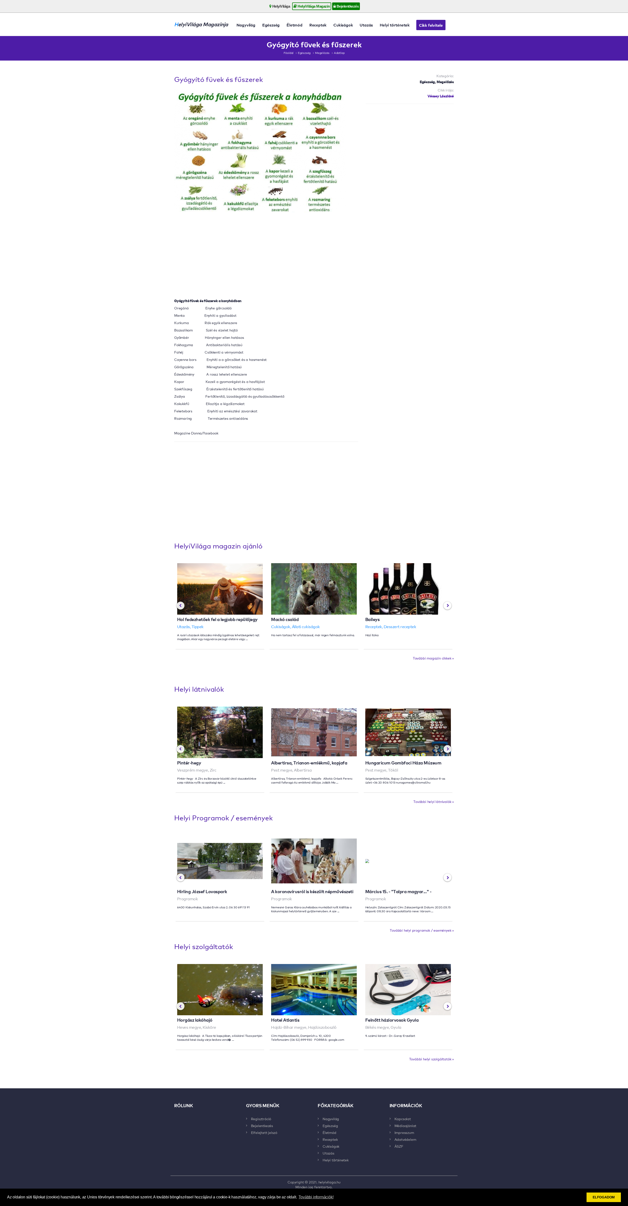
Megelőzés (322, 53)
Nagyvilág (245, 24)
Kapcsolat (402, 1119)
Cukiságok (343, 24)
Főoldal (289, 53)
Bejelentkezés (347, 6)
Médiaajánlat (405, 1125)
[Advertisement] (410, 313)
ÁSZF (398, 1146)
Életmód (294, 24)
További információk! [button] (316, 1197)
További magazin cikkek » (433, 658)
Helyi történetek (395, 24)
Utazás (366, 24)
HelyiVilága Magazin (313, 6)
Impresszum (404, 1132)
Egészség (271, 24)
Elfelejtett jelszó (264, 1132)
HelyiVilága (280, 6)
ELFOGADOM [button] (604, 1197)
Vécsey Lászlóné (441, 95)
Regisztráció (261, 1119)
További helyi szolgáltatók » (431, 1059)
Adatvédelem (405, 1139)
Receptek (318, 24)
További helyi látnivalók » (433, 801)
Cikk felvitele (431, 25)
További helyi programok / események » (422, 930)
